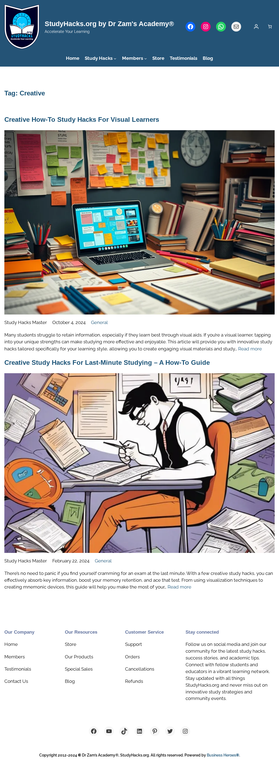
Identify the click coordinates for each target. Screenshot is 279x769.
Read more (250, 348)
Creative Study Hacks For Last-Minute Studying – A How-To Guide (107, 362)
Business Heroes (223, 755)
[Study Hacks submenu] (115, 58)
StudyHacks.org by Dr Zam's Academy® (109, 23)
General (99, 322)
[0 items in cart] (270, 26)
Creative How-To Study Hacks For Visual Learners (81, 119)
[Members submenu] (145, 58)
